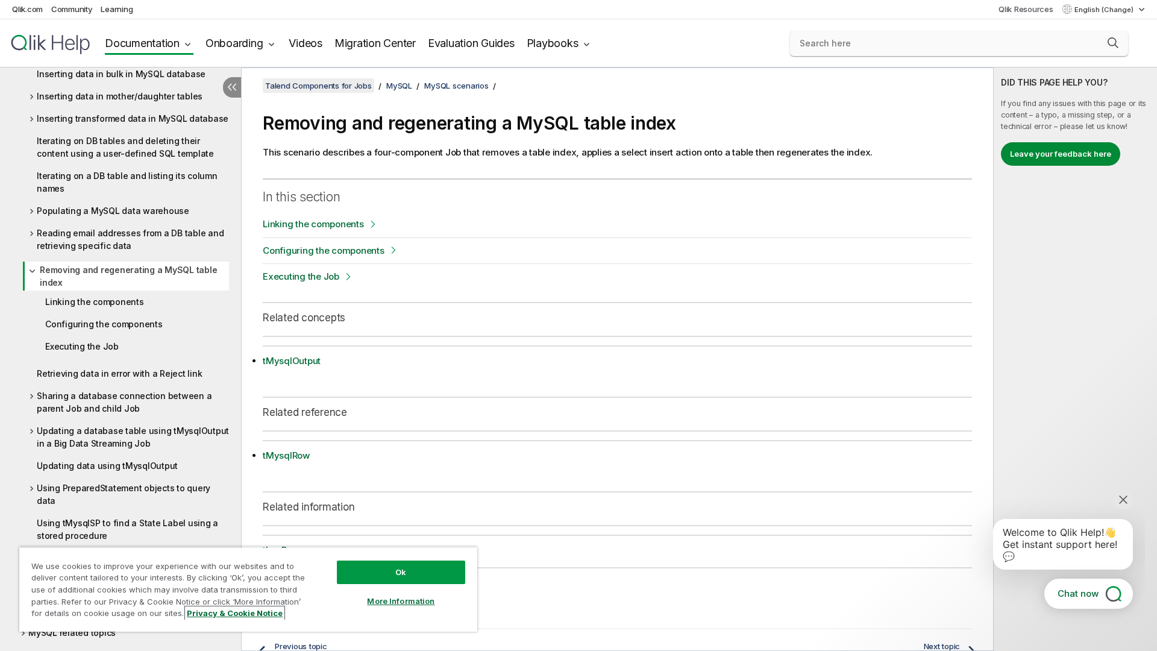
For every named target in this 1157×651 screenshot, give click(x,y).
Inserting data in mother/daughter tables (119, 96)
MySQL (399, 85)
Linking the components (94, 302)
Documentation (142, 43)
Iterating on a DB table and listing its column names (127, 182)
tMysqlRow (286, 455)
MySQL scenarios (456, 85)
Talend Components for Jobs (318, 85)
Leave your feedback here (1060, 154)
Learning (117, 9)
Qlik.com (27, 9)
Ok (400, 572)
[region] (248, 589)
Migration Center (375, 43)
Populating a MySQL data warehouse (113, 211)
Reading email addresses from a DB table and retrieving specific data (130, 239)
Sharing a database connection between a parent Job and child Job (124, 402)
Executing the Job (82, 346)
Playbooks (552, 43)
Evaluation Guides (471, 43)
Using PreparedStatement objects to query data (123, 494)
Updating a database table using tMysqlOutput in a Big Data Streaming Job (133, 437)
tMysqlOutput (292, 360)
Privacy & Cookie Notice (235, 613)
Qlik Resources (1026, 9)
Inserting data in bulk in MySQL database (121, 74)
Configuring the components (104, 324)
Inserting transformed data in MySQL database (132, 118)
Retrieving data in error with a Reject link (119, 373)
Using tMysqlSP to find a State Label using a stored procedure (127, 529)
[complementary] (1075, 359)
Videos (305, 43)
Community (72, 9)
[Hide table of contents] (232, 87)
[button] (1113, 43)
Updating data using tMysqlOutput (107, 466)
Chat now (1078, 593)
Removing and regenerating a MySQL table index (128, 276)
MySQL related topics (72, 632)
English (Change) (1104, 9)
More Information (400, 601)
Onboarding (234, 43)
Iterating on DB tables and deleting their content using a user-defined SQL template (125, 147)
